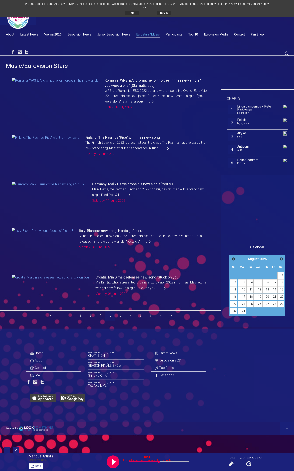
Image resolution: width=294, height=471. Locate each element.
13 (267, 289)
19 (259, 296)
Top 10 (193, 34)
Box (37, 375)
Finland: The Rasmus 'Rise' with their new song (122, 137)
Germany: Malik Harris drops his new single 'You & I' (133, 184)
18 (251, 296)
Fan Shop (257, 34)
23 (235, 304)
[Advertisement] (259, 72)
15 (281, 289)
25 (251, 304)
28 (274, 304)
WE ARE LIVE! (97, 385)
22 (281, 296)
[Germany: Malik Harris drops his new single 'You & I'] (49, 184)
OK (132, 13)
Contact (239, 34)
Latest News (29, 34)
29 (281, 304)
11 (251, 289)
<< (50, 315)
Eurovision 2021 (170, 360)
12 (259, 289)
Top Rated (166, 368)
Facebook (166, 375)
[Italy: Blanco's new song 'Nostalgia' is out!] (42, 231)
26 (259, 304)
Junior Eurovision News (113, 34)
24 (243, 304)
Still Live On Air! (98, 375)
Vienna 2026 (53, 34)
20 (267, 296)
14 (274, 289)
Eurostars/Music (148, 34)
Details (164, 13)
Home (38, 353)
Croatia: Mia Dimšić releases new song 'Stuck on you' (137, 277)
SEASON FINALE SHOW (104, 365)
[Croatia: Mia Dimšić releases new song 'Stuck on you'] (50, 277)
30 (235, 311)
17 (243, 296)
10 (243, 289)
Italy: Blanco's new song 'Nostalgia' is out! (111, 231)
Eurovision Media (216, 34)
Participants (174, 34)
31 (243, 311)
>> (170, 315)
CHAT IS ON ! (97, 355)
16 (235, 296)
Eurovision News (79, 34)
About (10, 34)
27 (267, 304)
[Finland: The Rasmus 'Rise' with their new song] (45, 137)
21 (274, 296)
